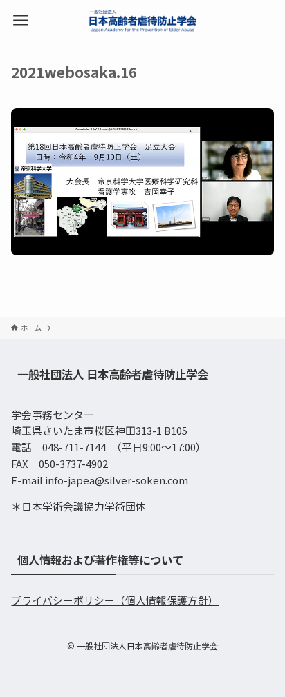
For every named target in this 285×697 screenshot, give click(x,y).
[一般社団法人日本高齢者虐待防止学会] (142, 20)
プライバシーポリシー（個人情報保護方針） (115, 600)
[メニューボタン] (21, 20)
